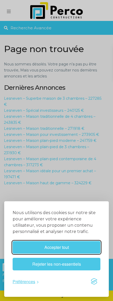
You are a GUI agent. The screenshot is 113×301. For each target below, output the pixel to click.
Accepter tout (56, 247)
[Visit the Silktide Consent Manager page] (94, 281)
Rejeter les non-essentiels (56, 264)
